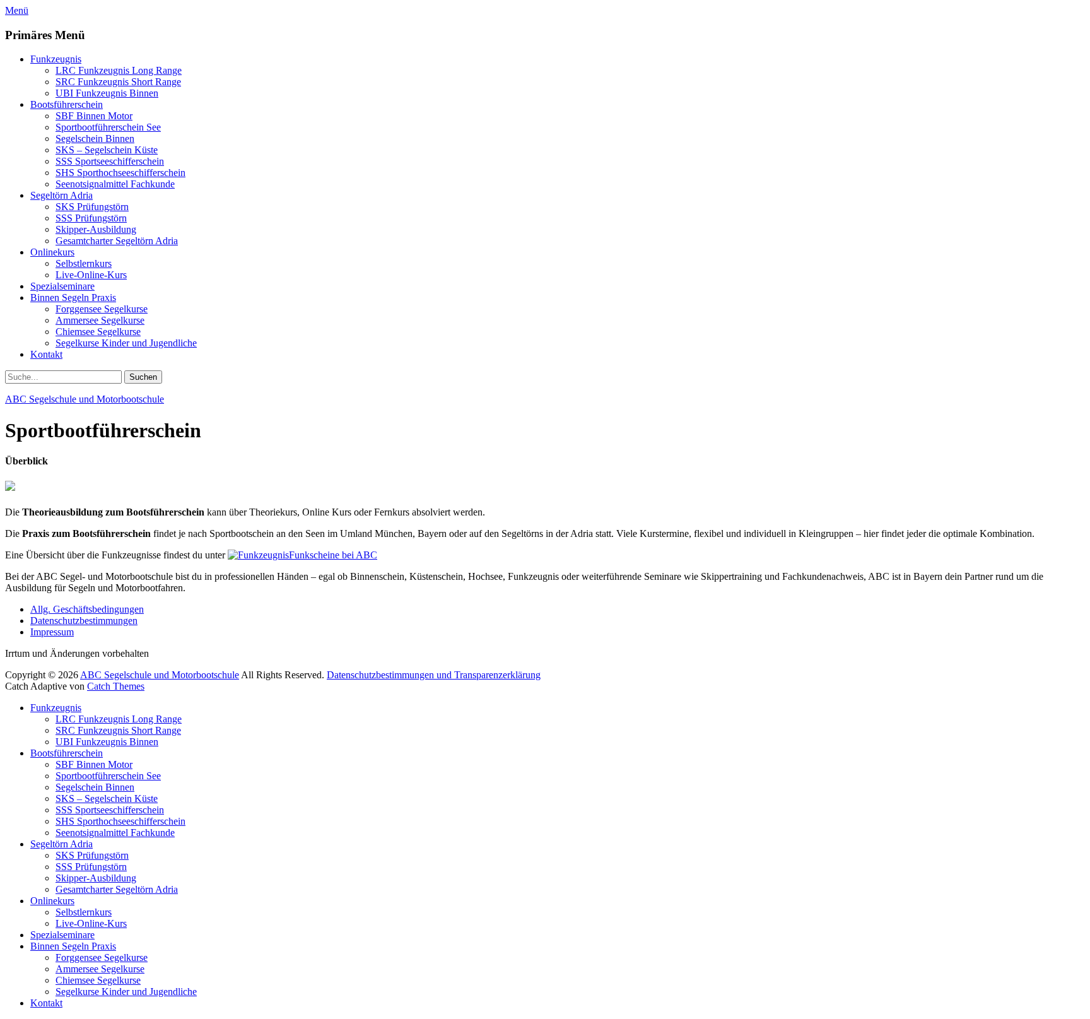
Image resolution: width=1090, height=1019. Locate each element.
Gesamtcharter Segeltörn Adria (117, 240)
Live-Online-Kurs (91, 274)
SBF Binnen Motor (94, 115)
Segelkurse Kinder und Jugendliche (126, 343)
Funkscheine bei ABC (333, 555)
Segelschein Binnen (95, 138)
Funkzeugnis (55, 59)
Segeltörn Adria (61, 195)
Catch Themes (115, 686)
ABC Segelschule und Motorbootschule (84, 399)
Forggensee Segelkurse (102, 308)
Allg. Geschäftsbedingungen (87, 609)
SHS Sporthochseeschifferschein (120, 172)
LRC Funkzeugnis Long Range (119, 70)
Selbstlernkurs (84, 263)
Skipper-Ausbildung (96, 229)
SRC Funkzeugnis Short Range (118, 81)
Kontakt (46, 354)
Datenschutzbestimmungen (84, 620)
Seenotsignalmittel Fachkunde (115, 184)
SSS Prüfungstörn (91, 218)
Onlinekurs (52, 252)
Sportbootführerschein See (108, 127)
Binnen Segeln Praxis (73, 297)
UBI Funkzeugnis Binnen (107, 93)
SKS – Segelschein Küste (107, 149)
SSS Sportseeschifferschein (110, 161)
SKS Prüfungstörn (92, 206)
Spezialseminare (62, 286)
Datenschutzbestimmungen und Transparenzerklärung (434, 674)
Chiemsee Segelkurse (98, 331)
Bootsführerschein (66, 104)
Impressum (52, 632)
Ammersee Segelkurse (100, 320)
